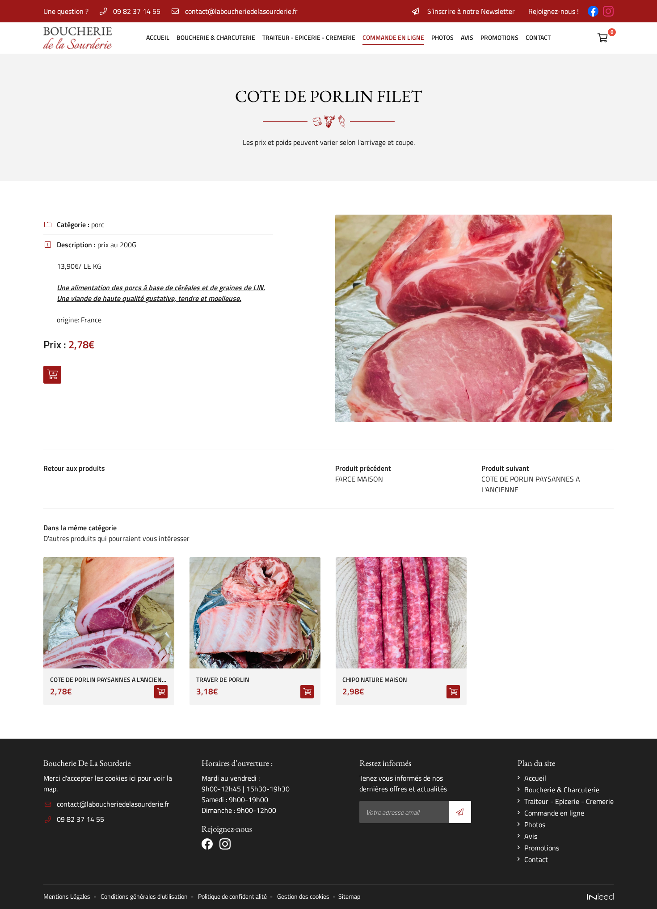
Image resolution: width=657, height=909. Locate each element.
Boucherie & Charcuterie (216, 37)
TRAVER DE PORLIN (222, 680)
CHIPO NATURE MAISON (374, 680)
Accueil (157, 37)
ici (132, 778)
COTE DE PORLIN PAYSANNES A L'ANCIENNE (109, 680)
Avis (467, 37)
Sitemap (349, 896)
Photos (442, 37)
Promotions (499, 37)
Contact (538, 37)
